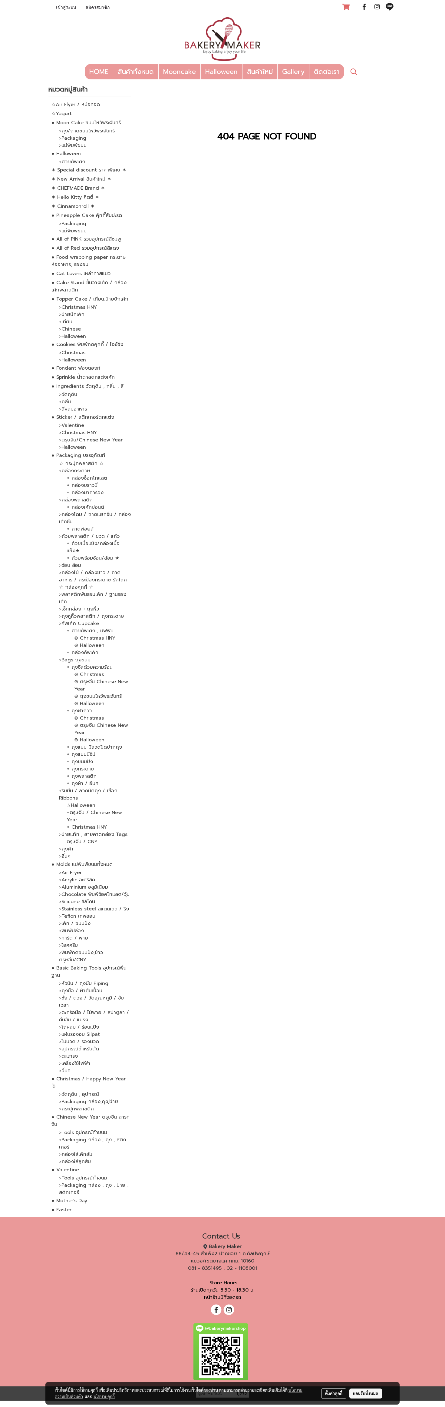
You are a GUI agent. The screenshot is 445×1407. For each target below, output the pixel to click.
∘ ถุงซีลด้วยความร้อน (90, 667)
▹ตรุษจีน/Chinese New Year (91, 440)
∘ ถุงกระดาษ (80, 769)
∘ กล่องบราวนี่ (82, 485)
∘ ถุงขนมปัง (80, 761)
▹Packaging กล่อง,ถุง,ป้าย (88, 1101)
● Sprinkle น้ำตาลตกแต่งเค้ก (83, 377)
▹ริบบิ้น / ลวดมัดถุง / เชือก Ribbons (88, 794)
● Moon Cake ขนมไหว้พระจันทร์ (86, 122)
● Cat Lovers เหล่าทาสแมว (80, 273)
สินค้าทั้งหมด (136, 72)
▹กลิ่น (65, 401)
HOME (98, 72)
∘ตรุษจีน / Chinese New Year (94, 816)
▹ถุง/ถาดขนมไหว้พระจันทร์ (87, 131)
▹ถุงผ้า (66, 849)
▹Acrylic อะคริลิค (77, 879)
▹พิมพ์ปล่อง (71, 930)
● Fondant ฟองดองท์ (75, 368)
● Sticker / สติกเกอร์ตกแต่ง (82, 417)
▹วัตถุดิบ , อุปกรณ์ (79, 1094)
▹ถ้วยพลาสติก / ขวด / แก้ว (89, 536)
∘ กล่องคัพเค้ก (82, 652)
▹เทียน (65, 321)
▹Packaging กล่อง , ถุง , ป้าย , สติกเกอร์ (93, 1189)
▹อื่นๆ (65, 856)
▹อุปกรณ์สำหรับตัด (79, 1049)
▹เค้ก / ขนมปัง (75, 923)
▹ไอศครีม (68, 945)
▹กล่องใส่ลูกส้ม (75, 1161)
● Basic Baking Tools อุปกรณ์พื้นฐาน (89, 971)
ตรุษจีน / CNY (82, 841)
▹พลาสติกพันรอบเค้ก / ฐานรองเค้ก (92, 598)
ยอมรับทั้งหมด (365, 1393)
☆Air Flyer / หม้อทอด (75, 104)
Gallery (293, 72)
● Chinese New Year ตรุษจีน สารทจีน (90, 1120)
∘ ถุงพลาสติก (82, 776)
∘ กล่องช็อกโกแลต (87, 478)
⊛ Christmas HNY (94, 638)
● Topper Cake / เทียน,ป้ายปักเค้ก (89, 299)
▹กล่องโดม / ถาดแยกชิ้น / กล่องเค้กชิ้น (95, 518)
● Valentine (65, 1169)
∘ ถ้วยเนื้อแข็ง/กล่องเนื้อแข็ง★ (93, 547)
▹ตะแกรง (68, 1056)
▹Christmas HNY (78, 307)
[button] (354, 72)
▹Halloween (72, 336)
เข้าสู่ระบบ (66, 7)
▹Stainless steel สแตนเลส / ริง (94, 909)
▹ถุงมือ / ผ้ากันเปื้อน (80, 990)
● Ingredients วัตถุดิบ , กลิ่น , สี (87, 386)
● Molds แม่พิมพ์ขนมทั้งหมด (82, 864)
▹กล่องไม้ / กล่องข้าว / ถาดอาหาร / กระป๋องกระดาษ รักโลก (93, 576)
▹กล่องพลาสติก (76, 500)
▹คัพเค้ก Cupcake (79, 623)
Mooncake (179, 72)
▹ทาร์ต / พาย (73, 938)
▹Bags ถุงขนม (75, 660)
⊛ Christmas (89, 674)
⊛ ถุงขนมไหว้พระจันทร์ (98, 696)
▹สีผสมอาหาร (73, 409)
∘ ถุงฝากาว (79, 710)
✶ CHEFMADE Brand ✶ (78, 188)
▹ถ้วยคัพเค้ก (72, 161)
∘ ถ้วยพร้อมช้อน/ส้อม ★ (93, 558)
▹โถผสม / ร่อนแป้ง (79, 1027)
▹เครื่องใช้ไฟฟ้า (74, 1063)
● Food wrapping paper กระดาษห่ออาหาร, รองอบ (88, 261)
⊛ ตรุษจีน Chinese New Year (101, 685)
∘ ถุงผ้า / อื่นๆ (82, 783)
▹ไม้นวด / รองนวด (79, 1041)
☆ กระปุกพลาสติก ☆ (81, 463)
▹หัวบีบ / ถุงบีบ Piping (83, 983)
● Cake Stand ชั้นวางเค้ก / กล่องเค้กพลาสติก (89, 286)
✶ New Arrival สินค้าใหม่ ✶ (81, 179)
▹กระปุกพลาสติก (76, 1109)
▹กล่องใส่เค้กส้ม (75, 1154)
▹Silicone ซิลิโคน (77, 901)
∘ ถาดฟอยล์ (80, 529)
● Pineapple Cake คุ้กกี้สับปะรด (86, 215)
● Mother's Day (69, 1200)
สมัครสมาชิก (98, 7)
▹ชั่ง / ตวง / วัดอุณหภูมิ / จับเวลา (91, 1001)
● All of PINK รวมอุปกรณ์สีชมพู (86, 239)
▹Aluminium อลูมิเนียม (83, 887)
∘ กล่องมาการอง (85, 492)
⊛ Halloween (89, 645)
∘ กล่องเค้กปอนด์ (85, 507)
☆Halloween (81, 805)
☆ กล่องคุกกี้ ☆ (76, 587)
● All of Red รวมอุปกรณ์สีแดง (85, 248)
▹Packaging (72, 138)
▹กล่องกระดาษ (74, 470)
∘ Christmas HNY (87, 827)
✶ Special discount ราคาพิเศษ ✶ (88, 170)
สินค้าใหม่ (260, 72)
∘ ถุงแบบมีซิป (81, 754)
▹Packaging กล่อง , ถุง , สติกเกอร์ (92, 1143)
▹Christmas (72, 352)
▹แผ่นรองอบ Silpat (79, 1034)
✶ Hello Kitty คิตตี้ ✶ (75, 197)
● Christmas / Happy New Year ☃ (88, 1082)
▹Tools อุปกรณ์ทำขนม (83, 1132)
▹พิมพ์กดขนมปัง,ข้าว (81, 952)
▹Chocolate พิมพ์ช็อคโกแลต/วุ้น (94, 894)
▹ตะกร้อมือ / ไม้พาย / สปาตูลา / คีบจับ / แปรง (94, 1016)
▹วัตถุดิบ (68, 394)
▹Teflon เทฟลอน (77, 916)
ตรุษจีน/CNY (72, 959)
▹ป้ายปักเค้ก (71, 314)
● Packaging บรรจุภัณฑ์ (78, 455)
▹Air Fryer (70, 872)
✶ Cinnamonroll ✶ (72, 206)
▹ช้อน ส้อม (70, 565)
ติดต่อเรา (327, 72)
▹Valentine (71, 425)
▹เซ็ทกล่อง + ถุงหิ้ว (79, 609)
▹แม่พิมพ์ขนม (73, 145)
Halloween (221, 72)
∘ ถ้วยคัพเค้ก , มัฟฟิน (90, 630)
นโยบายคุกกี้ (104, 1396)
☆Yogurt (61, 113)
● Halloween (66, 153)
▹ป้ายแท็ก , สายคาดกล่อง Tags (93, 834)
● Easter (61, 1209)
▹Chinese (70, 329)
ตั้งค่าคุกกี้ (333, 1393)
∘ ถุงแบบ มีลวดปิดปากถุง (94, 747)
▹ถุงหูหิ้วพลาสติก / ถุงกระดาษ (91, 616)
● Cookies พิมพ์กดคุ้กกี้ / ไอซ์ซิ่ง (87, 344)
